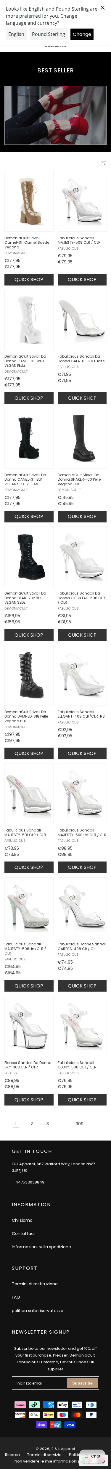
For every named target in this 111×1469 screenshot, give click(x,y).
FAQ (16, 1297)
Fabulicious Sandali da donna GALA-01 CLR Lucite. (81, 358)
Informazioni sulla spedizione (41, 1247)
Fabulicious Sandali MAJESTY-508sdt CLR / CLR (82, 832)
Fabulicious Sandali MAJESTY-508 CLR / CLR (79, 240)
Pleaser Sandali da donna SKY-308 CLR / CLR (28, 1065)
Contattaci (23, 1233)
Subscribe (82, 1383)
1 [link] (15, 1124)
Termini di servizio (44, 1455)
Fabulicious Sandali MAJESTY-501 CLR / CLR (25, 832)
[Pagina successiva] (95, 1123)
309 (79, 1124)
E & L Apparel (63, 1448)
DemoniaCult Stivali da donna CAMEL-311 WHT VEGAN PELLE (25, 361)
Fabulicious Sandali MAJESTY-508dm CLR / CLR (25, 949)
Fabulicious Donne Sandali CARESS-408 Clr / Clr (82, 946)
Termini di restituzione (35, 1284)
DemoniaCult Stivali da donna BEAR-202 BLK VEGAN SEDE (25, 598)
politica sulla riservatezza (37, 1311)
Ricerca (12, 1455)
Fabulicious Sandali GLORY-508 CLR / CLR (77, 1065)
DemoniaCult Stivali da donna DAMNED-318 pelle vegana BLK (26, 716)
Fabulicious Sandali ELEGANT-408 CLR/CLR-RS (81, 714)
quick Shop (29, 279)
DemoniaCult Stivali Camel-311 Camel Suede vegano (26, 243)
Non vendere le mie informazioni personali (55, 1461)
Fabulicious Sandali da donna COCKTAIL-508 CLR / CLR (81, 598)
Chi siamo (22, 1220)
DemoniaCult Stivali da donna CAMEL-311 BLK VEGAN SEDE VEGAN (25, 480)
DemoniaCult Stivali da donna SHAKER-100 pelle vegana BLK (79, 480)
